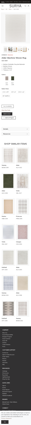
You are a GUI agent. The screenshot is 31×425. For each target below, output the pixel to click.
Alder (10, 9)
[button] (2, 49)
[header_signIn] (28, 6)
